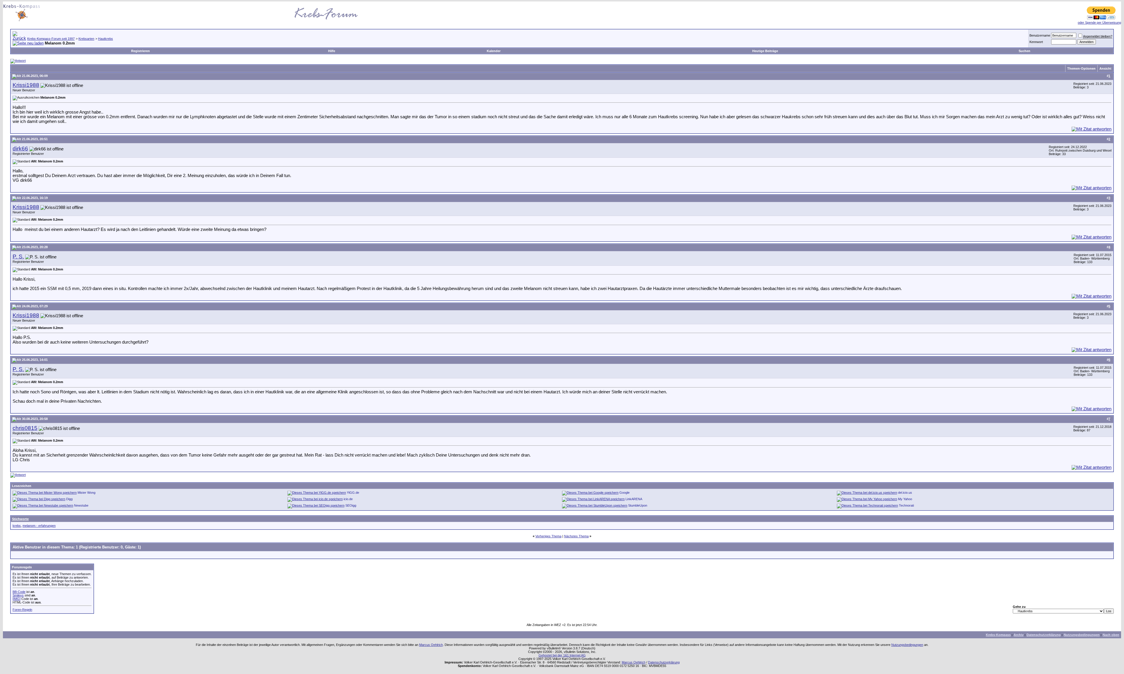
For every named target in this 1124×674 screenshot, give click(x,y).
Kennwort (1036, 42)
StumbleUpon (637, 505)
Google (624, 492)
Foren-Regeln (22, 609)
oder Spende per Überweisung (1099, 22)
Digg (69, 499)
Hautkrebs (105, 38)
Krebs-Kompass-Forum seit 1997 (51, 38)
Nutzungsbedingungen (1082, 635)
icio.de (348, 499)
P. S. (18, 256)
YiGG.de (353, 492)
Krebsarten (86, 38)
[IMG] (16, 599)
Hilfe (331, 51)
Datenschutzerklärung (1044, 635)
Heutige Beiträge (765, 51)
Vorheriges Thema (548, 536)
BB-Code (19, 592)
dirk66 (20, 148)
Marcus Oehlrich (431, 644)
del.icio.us (905, 492)
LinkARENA (634, 499)
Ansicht (1105, 68)
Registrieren (140, 51)
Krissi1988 (26, 85)
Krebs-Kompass (998, 635)
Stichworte (20, 519)
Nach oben (1111, 635)
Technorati (906, 505)
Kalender (494, 51)
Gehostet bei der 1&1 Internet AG (562, 655)
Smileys (18, 595)
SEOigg (350, 505)
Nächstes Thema (576, 536)
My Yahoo (905, 499)
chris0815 (25, 428)
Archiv (1019, 635)
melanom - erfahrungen (39, 525)
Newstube (81, 505)
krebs (17, 525)
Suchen (1024, 51)
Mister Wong (86, 492)
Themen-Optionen (1081, 68)
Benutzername (1039, 35)
